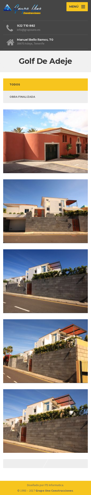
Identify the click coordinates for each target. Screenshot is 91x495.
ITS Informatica (54, 485)
